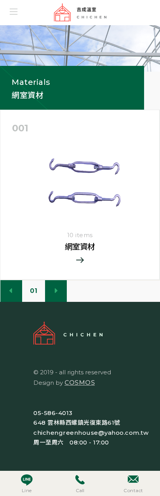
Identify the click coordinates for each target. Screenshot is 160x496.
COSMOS (79, 382)
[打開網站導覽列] (13, 11)
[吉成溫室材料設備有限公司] (88, 12)
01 (33, 290)
